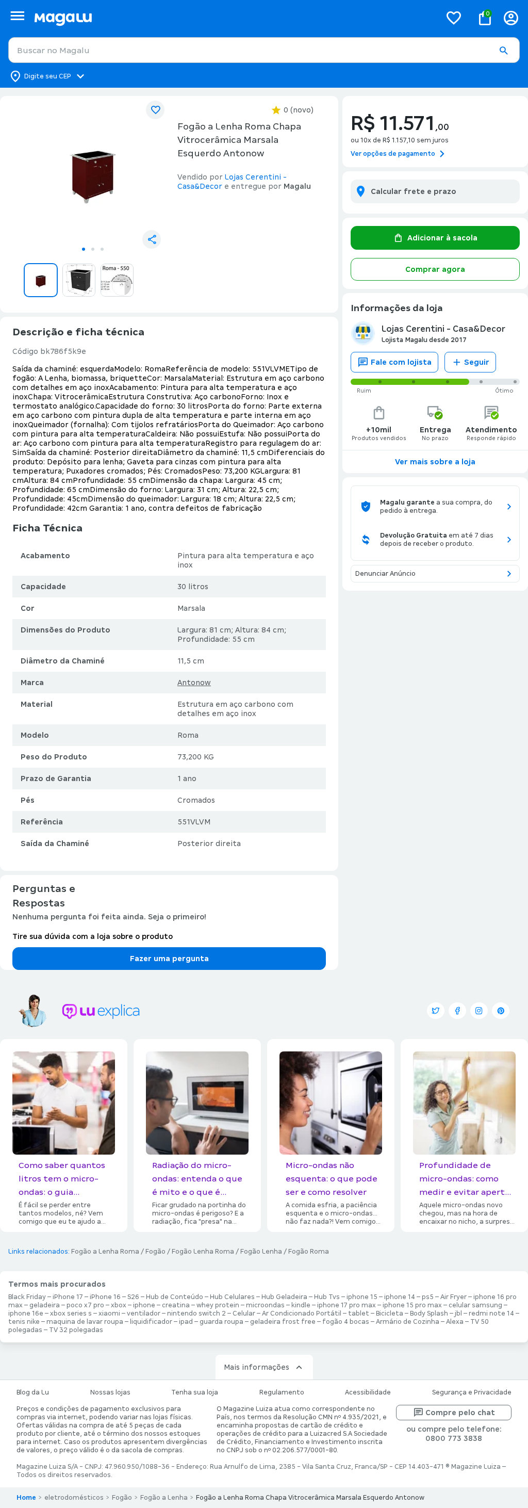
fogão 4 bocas (345, 1321)
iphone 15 (361, 1297)
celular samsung (475, 1305)
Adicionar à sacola (442, 238)
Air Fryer (453, 1297)
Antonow (194, 682)
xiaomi (109, 1313)
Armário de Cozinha (407, 1321)
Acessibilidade (368, 1392)
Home (26, 1497)
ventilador (143, 1313)
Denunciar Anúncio (385, 573)
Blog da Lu (32, 1392)
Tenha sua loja (194, 1392)
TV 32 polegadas (76, 1330)
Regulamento (281, 1392)
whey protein (217, 1305)
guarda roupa (221, 1321)
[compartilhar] (151, 239)
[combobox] (264, 50)
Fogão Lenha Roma (203, 1251)
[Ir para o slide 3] (102, 249)
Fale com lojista (401, 362)
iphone (144, 1305)
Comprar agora (435, 269)
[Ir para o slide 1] (83, 249)
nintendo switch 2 (196, 1313)
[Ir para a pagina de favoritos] (453, 17)
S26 (133, 1297)
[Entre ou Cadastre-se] (511, 18)
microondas (265, 1305)
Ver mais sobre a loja (435, 462)
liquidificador (151, 1321)
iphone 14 (399, 1297)
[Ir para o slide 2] (92, 249)
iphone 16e (25, 1313)
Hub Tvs (327, 1297)
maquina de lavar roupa (84, 1321)
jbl (458, 1313)
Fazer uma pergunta (169, 958)
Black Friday (27, 1297)
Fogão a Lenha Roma (105, 1251)
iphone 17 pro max (346, 1305)
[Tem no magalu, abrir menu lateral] (17, 16)
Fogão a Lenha (164, 1497)
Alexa (455, 1321)
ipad (186, 1321)
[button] (503, 50)
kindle (300, 1305)
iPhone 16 (105, 1297)
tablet (358, 1313)
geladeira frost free (283, 1321)
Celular (244, 1313)
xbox (118, 1305)
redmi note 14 (491, 1313)
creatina (176, 1305)
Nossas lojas (110, 1392)
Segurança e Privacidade (472, 1392)
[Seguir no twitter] (435, 1010)
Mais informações (256, 1367)
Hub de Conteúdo (174, 1297)
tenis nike (24, 1321)
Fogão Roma (308, 1251)
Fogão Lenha (261, 1251)
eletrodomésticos (74, 1497)
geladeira (44, 1305)
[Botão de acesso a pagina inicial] (233, 18)
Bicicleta (389, 1313)
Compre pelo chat (460, 1412)
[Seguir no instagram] (479, 1010)
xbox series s (71, 1313)
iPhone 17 (68, 1297)
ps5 (428, 1297)
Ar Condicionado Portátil (301, 1313)
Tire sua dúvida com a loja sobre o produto (92, 936)
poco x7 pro (85, 1305)
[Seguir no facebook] (457, 1010)
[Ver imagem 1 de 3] (93, 172)
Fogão (155, 1251)
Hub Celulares (232, 1297)
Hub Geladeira (284, 1297)
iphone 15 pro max (412, 1305)
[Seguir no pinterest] (500, 1010)
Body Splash (429, 1313)
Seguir (476, 362)
